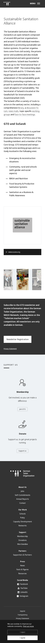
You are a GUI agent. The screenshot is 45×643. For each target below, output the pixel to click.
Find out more (28, 626)
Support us (22, 451)
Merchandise (22, 544)
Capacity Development (22, 521)
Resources (22, 573)
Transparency (22, 615)
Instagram (23, 596)
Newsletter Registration (17, 339)
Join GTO (22, 409)
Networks (22, 525)
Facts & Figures (22, 569)
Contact (22, 503)
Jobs (22, 491)
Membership (22, 536)
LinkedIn (23, 592)
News (22, 565)
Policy (22, 517)
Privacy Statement (10, 349)
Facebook (24, 584)
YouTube (23, 588)
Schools (23, 513)
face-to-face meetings (25, 114)
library (21, 107)
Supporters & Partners (22, 555)
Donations (22, 540)
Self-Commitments (22, 495)
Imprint (22, 611)
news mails (13, 111)
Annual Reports (22, 499)
